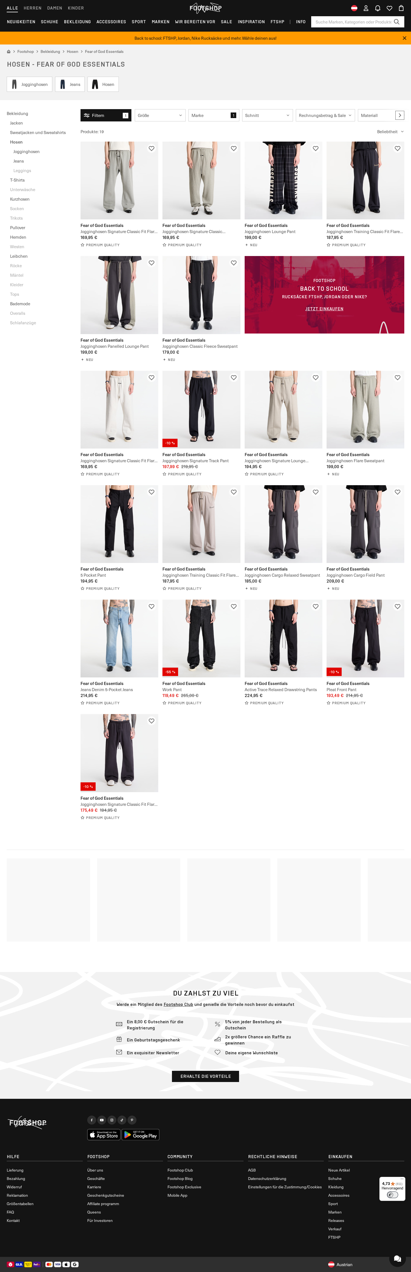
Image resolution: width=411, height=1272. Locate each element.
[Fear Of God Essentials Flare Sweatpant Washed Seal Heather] (365, 410)
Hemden (18, 237)
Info (301, 21)
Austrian (345, 1264)
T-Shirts (17, 180)
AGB (252, 1170)
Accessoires (111, 21)
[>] (399, 115)
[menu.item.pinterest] (131, 1120)
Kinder (76, 8)
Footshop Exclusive (184, 1186)
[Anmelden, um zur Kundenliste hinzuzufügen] (151, 148)
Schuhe (49, 21)
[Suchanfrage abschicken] (397, 22)
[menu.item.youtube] (101, 1120)
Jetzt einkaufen (324, 308)
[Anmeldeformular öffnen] (366, 8)
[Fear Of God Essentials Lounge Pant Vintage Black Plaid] (283, 180)
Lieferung (15, 1170)
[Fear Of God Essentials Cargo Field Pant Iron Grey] (365, 524)
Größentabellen (20, 1203)
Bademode (20, 303)
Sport (139, 21)
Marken (160, 21)
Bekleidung (77, 21)
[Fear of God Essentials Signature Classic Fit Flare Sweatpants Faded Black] (119, 753)
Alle (12, 8)
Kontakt (13, 1220)
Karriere (94, 1186)
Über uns (95, 1170)
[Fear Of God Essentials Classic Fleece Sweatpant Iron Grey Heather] (201, 295)
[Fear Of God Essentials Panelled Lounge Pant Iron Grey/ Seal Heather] (119, 295)
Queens (94, 1212)
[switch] (392, 1194)
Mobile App (177, 1195)
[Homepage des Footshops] (205, 8)
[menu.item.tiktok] (121, 1120)
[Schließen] (404, 38)
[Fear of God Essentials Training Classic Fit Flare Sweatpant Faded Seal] (201, 524)
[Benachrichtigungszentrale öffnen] (378, 8)
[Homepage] (45, 1123)
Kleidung (336, 1186)
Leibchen (19, 256)
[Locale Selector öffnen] (354, 8)
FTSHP (277, 21)
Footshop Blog (180, 1178)
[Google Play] (140, 1134)
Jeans (18, 161)
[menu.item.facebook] (91, 1120)
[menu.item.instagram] (111, 1120)
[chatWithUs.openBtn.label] (397, 1258)
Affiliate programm (103, 1203)
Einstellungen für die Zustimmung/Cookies (285, 1186)
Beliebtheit (387, 131)
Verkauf (334, 1228)
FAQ (10, 1212)
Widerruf (14, 1186)
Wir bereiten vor (195, 21)
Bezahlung (16, 1178)
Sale (226, 21)
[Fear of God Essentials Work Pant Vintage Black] (201, 638)
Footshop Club (178, 1004)
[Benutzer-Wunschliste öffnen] (389, 8)
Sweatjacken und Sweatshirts (38, 132)
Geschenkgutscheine (105, 1195)
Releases (336, 1220)
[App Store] (104, 1134)
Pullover (17, 227)
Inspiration (251, 21)
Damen (54, 8)
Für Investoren (100, 1220)
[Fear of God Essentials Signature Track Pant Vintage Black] (201, 410)
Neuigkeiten (21, 21)
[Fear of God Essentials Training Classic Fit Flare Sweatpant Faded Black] (365, 180)
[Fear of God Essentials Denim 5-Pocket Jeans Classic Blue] (119, 638)
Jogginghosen (26, 151)
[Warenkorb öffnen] (401, 8)
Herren (32, 8)
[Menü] (402, 1180)
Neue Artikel (339, 1170)
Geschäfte (96, 1178)
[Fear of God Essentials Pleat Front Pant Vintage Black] (365, 638)
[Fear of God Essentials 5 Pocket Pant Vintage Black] (119, 524)
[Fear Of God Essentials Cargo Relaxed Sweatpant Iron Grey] (283, 524)
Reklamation (17, 1195)
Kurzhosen (20, 199)
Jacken (16, 123)
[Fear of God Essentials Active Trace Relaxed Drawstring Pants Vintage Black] (283, 638)
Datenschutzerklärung (267, 1178)
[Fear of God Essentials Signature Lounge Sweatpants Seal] (283, 410)
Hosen (16, 142)
